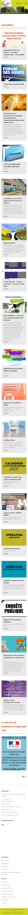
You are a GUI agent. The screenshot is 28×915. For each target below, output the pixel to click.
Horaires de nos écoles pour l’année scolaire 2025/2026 (11, 873)
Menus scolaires (5, 882)
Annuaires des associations (7, 891)
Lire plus (6, 57)
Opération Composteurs (12, 549)
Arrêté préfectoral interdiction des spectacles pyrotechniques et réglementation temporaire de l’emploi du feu (14, 118)
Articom (21, 913)
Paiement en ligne (5, 860)
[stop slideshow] (20, 11)
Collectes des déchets (6, 888)
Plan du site (4, 869)
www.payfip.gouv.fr (10, 758)
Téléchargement (5, 863)
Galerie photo (4, 900)
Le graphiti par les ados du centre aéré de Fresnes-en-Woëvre (13, 201)
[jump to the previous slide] (3, 10)
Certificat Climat (9, 440)
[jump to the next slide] (24, 10)
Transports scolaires (6, 885)
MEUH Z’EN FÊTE (9, 243)
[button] (26, 7)
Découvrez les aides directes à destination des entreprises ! (14, 658)
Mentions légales (6, 912)
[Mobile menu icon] (25, 3)
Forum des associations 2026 (14, 84)
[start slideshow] (8, 11)
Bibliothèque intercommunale (8, 897)
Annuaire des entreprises (7, 894)
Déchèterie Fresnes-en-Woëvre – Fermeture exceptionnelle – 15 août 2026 (14, 52)
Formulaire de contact (7, 820)
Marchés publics (5, 866)
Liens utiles (3, 903)
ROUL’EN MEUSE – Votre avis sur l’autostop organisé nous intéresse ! (14, 318)
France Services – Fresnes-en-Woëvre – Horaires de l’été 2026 (14, 284)
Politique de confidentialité (16, 912)
